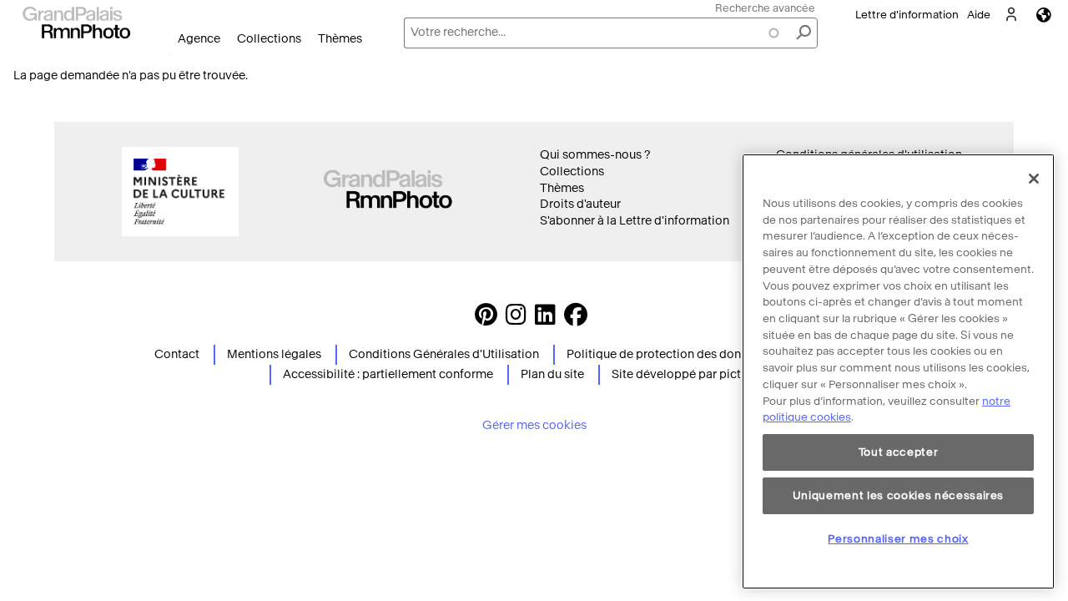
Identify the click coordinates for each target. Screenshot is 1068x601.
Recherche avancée (765, 8)
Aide (978, 14)
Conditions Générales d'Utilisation (444, 354)
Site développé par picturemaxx (700, 374)
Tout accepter (899, 452)
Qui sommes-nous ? (595, 155)
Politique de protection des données (667, 354)
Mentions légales (274, 354)
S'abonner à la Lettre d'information (634, 221)
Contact (176, 354)
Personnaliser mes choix (898, 538)
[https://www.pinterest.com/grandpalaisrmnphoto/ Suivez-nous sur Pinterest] (486, 319)
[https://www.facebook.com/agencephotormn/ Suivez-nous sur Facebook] (575, 319)
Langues (1044, 14)
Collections (269, 39)
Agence (199, 39)
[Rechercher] (803, 33)
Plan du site (552, 374)
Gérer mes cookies (534, 425)
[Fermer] (1033, 178)
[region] (898, 371)
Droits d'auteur (580, 204)
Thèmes (340, 39)
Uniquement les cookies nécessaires (898, 495)
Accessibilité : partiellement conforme (388, 374)
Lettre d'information (907, 14)
